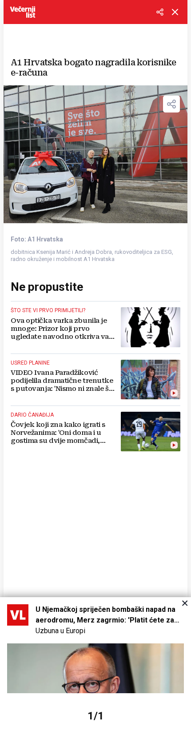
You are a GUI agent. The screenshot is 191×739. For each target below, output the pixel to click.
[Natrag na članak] (175, 12)
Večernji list (23, 12)
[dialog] (95, 668)
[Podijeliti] (160, 12)
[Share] (171, 104)
